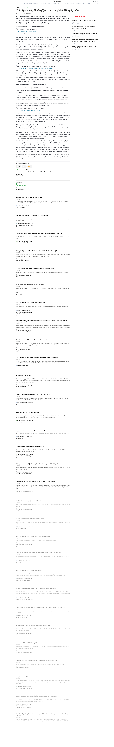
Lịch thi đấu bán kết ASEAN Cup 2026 (27, 643)
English (90, 1)
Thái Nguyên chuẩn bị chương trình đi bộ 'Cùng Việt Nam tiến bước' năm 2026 (39, 233)
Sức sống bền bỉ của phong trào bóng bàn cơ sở (30, 446)
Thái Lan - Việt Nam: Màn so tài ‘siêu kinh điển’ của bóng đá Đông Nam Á (37, 357)
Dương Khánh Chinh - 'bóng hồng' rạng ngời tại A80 (30, 26)
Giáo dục (72, 3)
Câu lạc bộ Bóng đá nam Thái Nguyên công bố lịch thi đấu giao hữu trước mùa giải (40, 607)
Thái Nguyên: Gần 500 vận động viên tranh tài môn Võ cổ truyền (35, 340)
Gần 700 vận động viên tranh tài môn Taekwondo (30, 302)
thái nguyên (40, 171)
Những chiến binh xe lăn (23, 375)
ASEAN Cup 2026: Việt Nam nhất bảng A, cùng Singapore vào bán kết (36, 696)
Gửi (16, 184)
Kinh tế (54, 3)
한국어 (96, 1)
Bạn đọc (88, 3)
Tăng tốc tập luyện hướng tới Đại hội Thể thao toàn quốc (32, 394)
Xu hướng (80, 16)
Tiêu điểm (26, 3)
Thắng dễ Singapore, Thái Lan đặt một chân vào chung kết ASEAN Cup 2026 (38, 552)
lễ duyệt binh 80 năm (23, 171)
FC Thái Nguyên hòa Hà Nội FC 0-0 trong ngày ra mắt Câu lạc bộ (35, 268)
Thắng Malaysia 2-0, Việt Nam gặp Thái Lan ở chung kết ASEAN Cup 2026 (37, 464)
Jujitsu (44, 171)
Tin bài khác (21, 186)
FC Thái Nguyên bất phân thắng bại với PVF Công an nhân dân (34, 430)
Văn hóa (59, 3)
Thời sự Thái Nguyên (33, 3)
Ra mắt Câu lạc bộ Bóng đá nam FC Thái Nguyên (30, 284)
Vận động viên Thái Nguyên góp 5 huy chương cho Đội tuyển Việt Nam (36, 660)
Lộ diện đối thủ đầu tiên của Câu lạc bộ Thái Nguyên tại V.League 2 (36, 588)
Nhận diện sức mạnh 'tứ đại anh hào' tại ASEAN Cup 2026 (33, 625)
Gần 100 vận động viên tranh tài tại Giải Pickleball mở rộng (33, 536)
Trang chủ (18, 7)
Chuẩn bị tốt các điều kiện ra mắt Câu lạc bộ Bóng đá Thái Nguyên (35, 481)
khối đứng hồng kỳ (50, 171)
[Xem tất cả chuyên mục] (97, 3)
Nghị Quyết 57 (48, 3)
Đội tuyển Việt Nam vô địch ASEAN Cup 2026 (29, 197)
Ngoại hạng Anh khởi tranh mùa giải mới (28, 412)
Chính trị (42, 3)
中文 (93, 1)
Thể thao (25, 7)
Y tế (68, 3)
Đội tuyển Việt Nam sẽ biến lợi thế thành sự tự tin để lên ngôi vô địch (36, 251)
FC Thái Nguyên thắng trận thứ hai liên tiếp (29, 501)
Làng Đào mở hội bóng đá (23, 677)
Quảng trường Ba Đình (32, 171)
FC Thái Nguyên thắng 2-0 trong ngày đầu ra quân (30, 518)
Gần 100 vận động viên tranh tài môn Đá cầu (29, 570)
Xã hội (64, 3)
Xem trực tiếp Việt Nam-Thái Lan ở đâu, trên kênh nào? (32, 215)
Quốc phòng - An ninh (80, 3)
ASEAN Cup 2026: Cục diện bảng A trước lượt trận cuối (32, 733)
